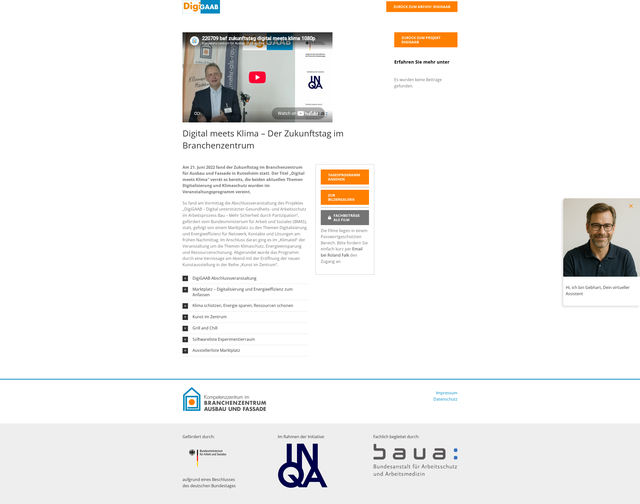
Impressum (447, 393)
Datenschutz (446, 399)
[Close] (631, 206)
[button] (245, 278)
